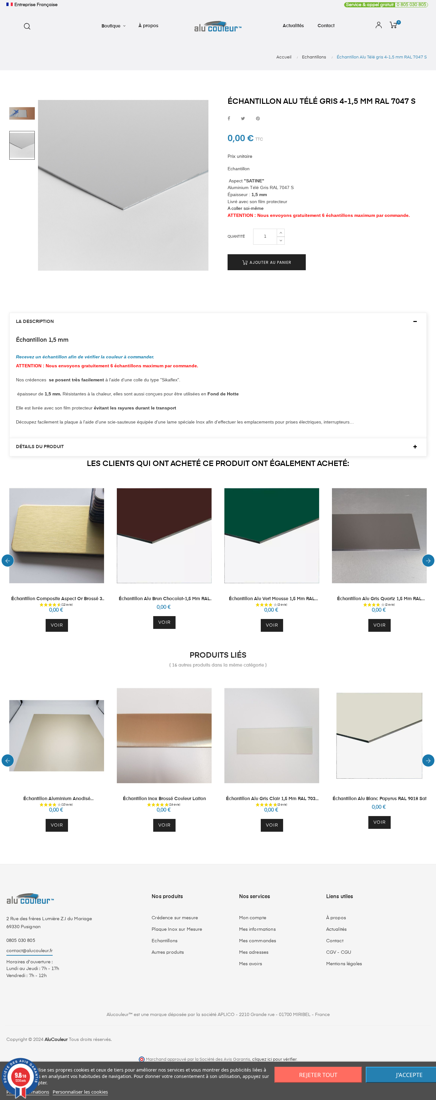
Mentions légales (344, 964)
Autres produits (168, 952)
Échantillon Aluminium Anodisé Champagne (56, 799)
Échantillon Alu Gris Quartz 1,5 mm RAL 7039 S (379, 599)
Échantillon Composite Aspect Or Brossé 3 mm (56, 599)
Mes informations (257, 929)
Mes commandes (257, 941)
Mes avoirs (250, 964)
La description (35, 321)
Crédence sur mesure (175, 918)
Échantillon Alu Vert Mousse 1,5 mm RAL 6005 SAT (272, 599)
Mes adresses (254, 952)
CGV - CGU (338, 952)
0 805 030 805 (386, 5)
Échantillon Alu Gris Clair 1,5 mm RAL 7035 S (272, 799)
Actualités (336, 929)
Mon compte (252, 918)
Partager (229, 119)
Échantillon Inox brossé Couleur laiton (164, 799)
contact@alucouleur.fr (29, 951)
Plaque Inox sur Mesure (177, 929)
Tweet (243, 119)
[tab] (218, 322)
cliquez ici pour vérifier (274, 1060)
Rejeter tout (318, 1075)
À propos (336, 918)
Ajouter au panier (269, 262)
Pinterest (258, 119)
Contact (334, 941)
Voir (57, 625)
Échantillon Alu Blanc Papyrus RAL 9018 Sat (379, 799)
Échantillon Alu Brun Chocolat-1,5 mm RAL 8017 (164, 599)
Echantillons (164, 941)
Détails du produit (40, 447)
